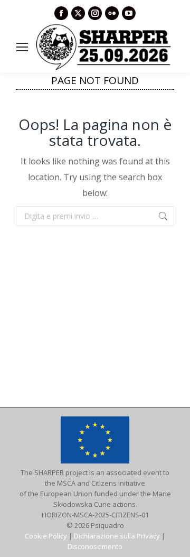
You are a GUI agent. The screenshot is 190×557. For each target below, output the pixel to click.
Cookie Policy (46, 536)
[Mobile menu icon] (22, 47)
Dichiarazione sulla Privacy (117, 536)
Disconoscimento (95, 546)
